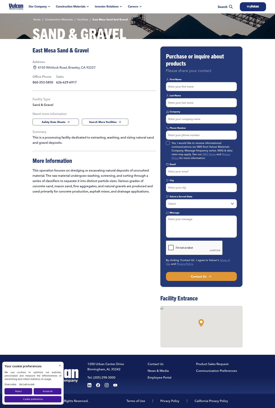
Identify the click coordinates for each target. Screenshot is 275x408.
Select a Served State (181, 196)
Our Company (38, 6)
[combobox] (201, 203)
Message (174, 212)
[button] (201, 323)
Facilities (82, 19)
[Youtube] (115, 385)
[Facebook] (98, 385)
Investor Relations (107, 6)
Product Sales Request (212, 364)
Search (222, 7)
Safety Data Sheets (53, 122)
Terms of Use (135, 401)
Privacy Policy (185, 264)
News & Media (158, 371)
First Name (175, 79)
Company (175, 111)
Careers (133, 6)
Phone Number (178, 128)
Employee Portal (159, 377)
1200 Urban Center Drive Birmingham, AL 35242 (105, 366)
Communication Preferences (216, 371)
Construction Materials (70, 6)
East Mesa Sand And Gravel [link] (110, 19)
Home (37, 19)
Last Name (175, 95)
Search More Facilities (103, 122)
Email (173, 164)
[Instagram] (107, 385)
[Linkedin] (89, 385)
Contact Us (199, 276)
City (172, 180)
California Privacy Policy (211, 401)
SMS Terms (209, 154)
